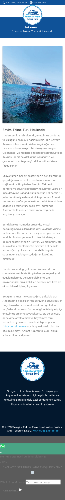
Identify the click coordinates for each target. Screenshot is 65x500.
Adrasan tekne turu (14, 326)
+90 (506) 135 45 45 (46, 430)
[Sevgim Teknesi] (32, 15)
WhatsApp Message (13, 482)
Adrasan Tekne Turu (24, 31)
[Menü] (54, 11)
